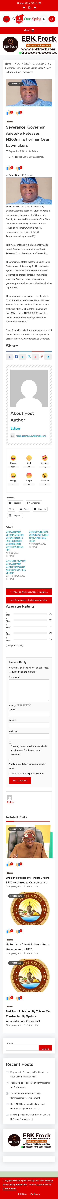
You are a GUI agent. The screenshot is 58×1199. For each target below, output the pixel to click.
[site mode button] (44, 19)
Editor (35, 151)
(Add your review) (14, 645)
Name (13, 709)
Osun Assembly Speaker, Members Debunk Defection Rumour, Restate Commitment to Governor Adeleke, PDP (15, 541)
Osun (25, 157)
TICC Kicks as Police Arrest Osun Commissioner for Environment (25, 1095)
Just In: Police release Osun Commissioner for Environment (30, 1085)
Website (13, 731)
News (10, 121)
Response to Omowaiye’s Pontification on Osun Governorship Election (29, 1074)
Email (12, 720)
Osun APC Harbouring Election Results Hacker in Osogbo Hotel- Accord (28, 1106)
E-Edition (22, 1194)
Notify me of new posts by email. (28, 773)
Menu (27, 30)
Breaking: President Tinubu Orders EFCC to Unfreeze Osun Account (30, 1117)
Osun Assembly (36, 157)
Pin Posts (35, 1194)
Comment (15, 677)
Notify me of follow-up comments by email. (27, 766)
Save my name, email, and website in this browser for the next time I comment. (29, 750)
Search (9, 1043)
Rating (12, 705)
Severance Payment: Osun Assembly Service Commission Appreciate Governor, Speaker (16, 567)
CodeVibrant (9, 1188)
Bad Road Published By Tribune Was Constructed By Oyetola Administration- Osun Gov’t (29, 1016)
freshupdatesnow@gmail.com (31, 436)
